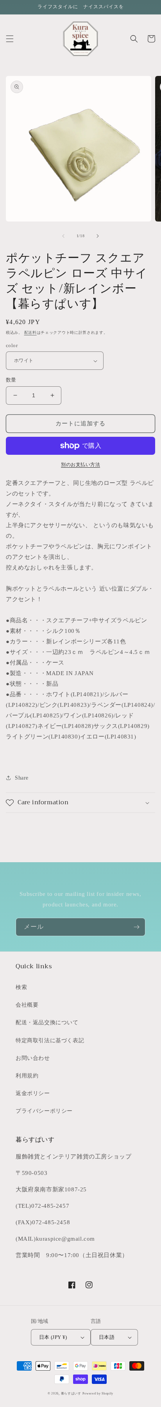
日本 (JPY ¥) (53, 1337)
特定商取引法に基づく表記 (50, 1040)
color (12, 345)
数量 (11, 380)
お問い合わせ (33, 1058)
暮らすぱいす (71, 1393)
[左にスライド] (63, 236)
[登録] (136, 927)
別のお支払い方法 (80, 464)
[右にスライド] (97, 236)
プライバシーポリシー (44, 1111)
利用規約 (27, 1076)
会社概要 (27, 1005)
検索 (21, 987)
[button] (9, 38)
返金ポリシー (33, 1093)
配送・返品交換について (47, 1022)
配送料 (30, 332)
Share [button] (22, 778)
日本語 (106, 1337)
